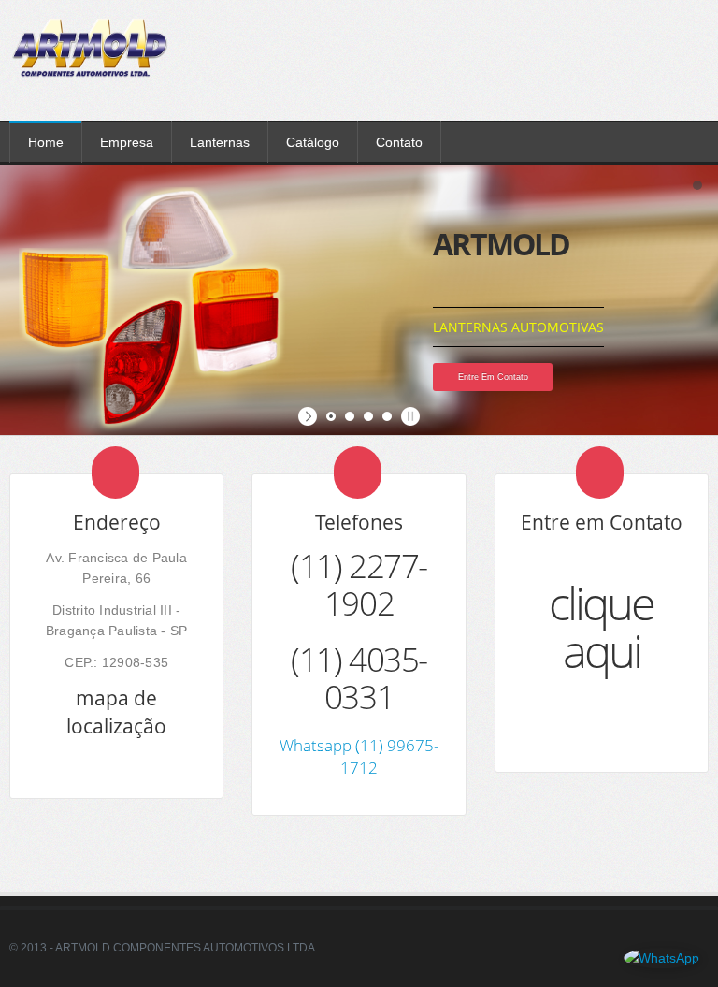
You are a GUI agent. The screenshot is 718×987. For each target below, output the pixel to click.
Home (46, 142)
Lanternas (220, 142)
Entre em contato (493, 377)
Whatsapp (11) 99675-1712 (359, 756)
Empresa (126, 142)
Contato (399, 142)
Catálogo (312, 142)
